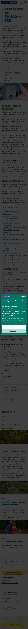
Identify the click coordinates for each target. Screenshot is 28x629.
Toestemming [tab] (5, 301)
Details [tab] (14, 301)
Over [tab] (23, 301)
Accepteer (14, 327)
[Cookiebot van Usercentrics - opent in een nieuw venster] (20, 297)
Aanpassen (13, 331)
